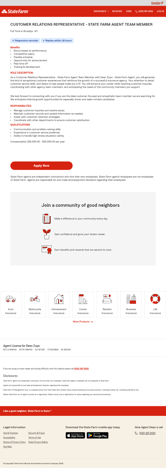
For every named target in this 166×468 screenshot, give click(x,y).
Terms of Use (34, 437)
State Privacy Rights (38, 442)
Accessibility (9, 437)
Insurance (100, 11)
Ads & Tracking (10, 433)
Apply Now (41, 165)
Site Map (7, 447)
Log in (160, 11)
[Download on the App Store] (75, 435)
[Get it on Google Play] (97, 435)
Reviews (117, 11)
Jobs (128, 11)
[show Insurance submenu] (107, 11)
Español (155, 3)
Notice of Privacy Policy (14, 442)
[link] (15, 11)
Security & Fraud (36, 433)
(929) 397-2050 (146, 11)
